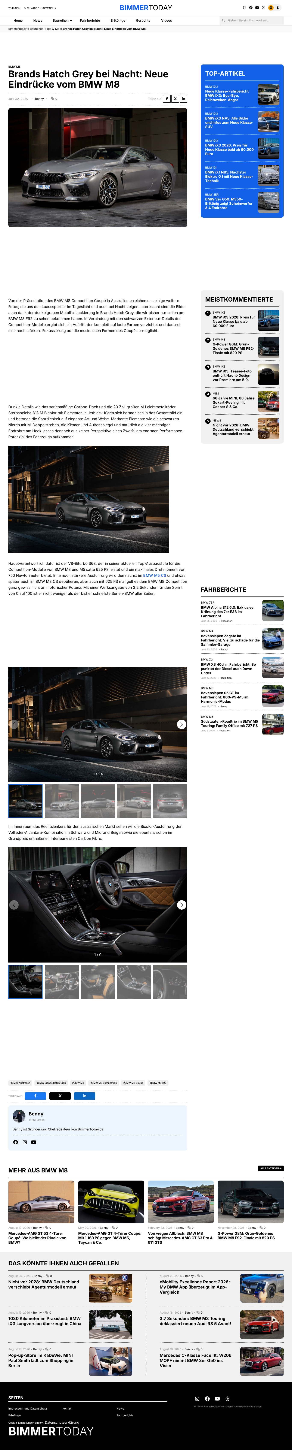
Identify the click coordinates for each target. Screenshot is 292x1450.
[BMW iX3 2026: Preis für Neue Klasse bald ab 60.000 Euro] (268, 148)
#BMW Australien (20, 1082)
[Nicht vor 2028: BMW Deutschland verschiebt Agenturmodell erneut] (268, 428)
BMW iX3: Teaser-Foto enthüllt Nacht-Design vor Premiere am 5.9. (232, 375)
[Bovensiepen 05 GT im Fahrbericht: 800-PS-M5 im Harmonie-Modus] (273, 696)
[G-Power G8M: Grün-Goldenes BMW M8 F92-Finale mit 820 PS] (268, 347)
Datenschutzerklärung (62, 1422)
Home (18, 20)
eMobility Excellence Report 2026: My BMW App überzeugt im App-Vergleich (195, 1287)
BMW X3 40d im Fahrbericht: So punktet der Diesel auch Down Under (228, 668)
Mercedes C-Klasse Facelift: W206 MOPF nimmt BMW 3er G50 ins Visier (196, 1360)
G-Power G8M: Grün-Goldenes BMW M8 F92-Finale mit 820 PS (233, 348)
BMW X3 (207, 659)
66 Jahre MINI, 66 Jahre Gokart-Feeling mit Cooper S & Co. (234, 402)
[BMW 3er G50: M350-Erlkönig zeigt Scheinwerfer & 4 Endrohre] (268, 202)
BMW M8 (53, 28)
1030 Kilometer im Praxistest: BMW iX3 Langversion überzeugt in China (44, 1321)
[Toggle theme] (275, 7)
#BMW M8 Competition (103, 1082)
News (37, 20)
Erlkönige (118, 20)
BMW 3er (212, 194)
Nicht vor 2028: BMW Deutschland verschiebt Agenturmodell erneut (233, 429)
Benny (39, 98)
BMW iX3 (211, 86)
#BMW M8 (78, 1082)
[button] (181, 724)
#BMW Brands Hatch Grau (51, 1082)
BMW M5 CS (154, 575)
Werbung (14, 7)
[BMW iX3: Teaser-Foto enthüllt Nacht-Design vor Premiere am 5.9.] (268, 374)
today (146, 7)
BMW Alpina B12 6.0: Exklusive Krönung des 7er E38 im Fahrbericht (227, 611)
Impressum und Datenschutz (27, 1408)
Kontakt (67, 1408)
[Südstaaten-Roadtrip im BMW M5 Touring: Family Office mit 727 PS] (273, 724)
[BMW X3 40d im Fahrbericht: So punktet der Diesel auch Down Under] (273, 667)
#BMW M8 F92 (158, 1082)
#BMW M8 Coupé (133, 1082)
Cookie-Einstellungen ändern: (26, 1422)
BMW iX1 (211, 167)
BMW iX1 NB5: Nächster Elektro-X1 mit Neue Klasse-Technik (229, 176)
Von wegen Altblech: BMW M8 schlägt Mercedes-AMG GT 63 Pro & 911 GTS (180, 1238)
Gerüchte (143, 20)
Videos (166, 20)
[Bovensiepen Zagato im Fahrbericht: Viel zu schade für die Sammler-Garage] (273, 639)
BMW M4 (207, 631)
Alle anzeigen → (271, 1168)
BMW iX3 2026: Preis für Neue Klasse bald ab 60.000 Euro (229, 149)
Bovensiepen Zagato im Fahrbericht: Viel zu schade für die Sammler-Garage (230, 640)
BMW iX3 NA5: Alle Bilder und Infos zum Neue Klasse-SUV (229, 122)
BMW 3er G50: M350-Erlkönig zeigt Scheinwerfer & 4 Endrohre (229, 203)
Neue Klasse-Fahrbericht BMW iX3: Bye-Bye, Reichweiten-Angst (227, 95)
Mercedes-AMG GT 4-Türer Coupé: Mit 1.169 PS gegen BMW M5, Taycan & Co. (110, 1238)
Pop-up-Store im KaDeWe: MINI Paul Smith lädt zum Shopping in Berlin (40, 1360)
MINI (216, 393)
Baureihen (61, 20)
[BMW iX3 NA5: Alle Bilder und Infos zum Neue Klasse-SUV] (268, 121)
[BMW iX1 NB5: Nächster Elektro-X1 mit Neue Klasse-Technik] (268, 175)
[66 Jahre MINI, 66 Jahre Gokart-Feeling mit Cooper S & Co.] (268, 401)
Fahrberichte (90, 20)
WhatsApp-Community (41, 7)
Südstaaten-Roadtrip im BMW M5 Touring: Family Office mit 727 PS (229, 723)
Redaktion (226, 620)
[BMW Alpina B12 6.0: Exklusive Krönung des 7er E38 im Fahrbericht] (273, 610)
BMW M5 (207, 688)
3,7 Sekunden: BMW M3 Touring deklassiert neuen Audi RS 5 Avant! (195, 1321)
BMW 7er (207, 602)
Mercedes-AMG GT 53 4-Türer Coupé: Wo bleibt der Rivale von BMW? (37, 1238)
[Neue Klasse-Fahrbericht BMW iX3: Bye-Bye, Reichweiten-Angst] (268, 94)
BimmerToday (17, 28)
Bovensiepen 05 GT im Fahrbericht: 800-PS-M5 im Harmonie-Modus (224, 697)
